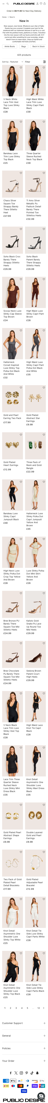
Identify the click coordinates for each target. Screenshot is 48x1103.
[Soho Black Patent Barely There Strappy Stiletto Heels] (35, 240)
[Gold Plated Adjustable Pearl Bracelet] (35, 863)
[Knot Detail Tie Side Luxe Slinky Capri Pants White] (35, 912)
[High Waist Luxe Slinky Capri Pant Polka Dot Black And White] (35, 343)
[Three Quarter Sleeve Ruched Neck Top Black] (35, 135)
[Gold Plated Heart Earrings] (12, 445)
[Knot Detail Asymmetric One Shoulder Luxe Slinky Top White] (12, 912)
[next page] (44, 1008)
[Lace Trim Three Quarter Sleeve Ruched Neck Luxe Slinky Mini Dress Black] (12, 760)
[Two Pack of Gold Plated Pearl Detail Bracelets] (12, 863)
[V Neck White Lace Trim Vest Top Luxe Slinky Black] (12, 80)
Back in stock (39, 46)
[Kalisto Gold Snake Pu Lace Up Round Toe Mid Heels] (35, 604)
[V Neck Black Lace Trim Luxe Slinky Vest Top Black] (12, 706)
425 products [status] (24, 55)
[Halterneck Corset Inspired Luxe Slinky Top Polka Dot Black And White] (12, 343)
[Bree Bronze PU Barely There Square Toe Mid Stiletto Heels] (12, 604)
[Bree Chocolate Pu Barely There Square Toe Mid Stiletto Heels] (12, 654)
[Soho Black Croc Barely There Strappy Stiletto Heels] (12, 240)
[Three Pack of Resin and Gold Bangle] (35, 445)
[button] (3, 4)
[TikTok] (32, 1073)
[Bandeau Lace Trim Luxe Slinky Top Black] (12, 135)
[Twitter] (16, 1073)
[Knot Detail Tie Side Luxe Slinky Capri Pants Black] (35, 966)
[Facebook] (10, 1073)
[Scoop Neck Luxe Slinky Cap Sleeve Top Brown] (12, 292)
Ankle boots (10, 46)
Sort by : (10, 62)
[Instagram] (21, 1073)
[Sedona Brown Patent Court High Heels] (35, 654)
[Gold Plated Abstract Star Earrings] (35, 398)
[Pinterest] (26, 1073)
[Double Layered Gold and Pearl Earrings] (35, 816)
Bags (23, 46)
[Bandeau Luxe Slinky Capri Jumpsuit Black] (12, 495)
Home (4, 17)
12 (38, 1008)
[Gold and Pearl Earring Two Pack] (12, 398)
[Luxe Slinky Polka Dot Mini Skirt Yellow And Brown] (35, 552)
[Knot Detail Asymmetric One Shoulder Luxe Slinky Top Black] (12, 966)
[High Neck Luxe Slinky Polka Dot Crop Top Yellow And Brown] (12, 552)
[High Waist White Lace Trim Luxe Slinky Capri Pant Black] (35, 80)
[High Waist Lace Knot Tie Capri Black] (35, 706)
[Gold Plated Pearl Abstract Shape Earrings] (12, 816)
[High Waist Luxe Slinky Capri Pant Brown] (35, 292)
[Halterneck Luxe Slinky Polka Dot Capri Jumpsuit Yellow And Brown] (35, 495)
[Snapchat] (37, 1073)
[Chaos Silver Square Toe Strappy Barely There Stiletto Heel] (12, 184)
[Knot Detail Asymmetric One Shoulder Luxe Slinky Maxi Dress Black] (35, 760)
